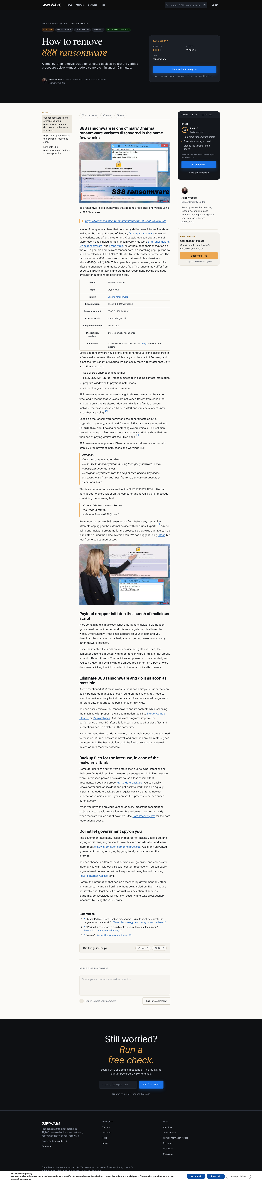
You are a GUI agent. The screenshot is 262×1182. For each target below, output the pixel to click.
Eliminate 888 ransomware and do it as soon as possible (56, 150)
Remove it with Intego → (184, 69)
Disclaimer (168, 1143)
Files (103, 4)
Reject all (215, 1176)
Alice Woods (55, 79)
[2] (137, 435)
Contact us (168, 1154)
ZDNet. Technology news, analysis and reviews (138, 922)
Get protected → (199, 164)
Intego (144, 343)
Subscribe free (199, 255)
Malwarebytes (101, 718)
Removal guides (58, 23)
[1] (106, 410)
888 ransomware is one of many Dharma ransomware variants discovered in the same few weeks (56, 124)
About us (167, 1127)
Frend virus (116, 245)
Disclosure (168, 1148)
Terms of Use (169, 1132)
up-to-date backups (129, 782)
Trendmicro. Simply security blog (101, 930)
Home (44, 23)
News (69, 4)
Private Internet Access (93, 875)
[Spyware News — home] (52, 5)
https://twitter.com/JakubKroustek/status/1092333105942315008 (125, 221)
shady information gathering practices (117, 846)
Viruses (106, 1127)
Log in (215, 4)
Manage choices (238, 1176)
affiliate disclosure (92, 1170)
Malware (80, 4)
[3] (158, 524)
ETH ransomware (158, 241)
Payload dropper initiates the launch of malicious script (56, 138)
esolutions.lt (61, 1141)
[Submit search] (167, 5)
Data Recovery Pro (144, 816)
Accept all (196, 1176)
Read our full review (199, 172)
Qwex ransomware (90, 245)
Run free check (151, 1084)
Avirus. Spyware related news (112, 935)
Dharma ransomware (141, 233)
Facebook (46, 1146)
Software (92, 4)
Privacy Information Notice (175, 1138)
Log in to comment (156, 1000)
